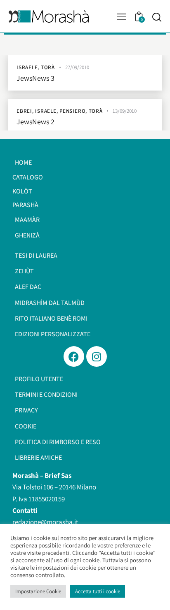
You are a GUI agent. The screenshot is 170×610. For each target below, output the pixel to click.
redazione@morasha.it (45, 521)
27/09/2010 (77, 67)
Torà (48, 67)
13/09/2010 (125, 110)
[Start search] (156, 17)
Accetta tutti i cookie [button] (97, 591)
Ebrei (24, 110)
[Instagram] (96, 356)
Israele (27, 67)
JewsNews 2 (35, 122)
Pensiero (72, 110)
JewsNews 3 (35, 78)
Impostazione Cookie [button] (38, 591)
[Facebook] (74, 356)
